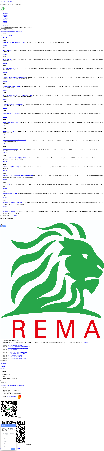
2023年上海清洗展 (7, 59)
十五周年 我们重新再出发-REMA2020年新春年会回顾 (14, 77)
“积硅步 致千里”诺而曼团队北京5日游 (11, 166)
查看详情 (5, 37)
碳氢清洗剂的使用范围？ (13, 351)
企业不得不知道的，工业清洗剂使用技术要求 (17, 352)
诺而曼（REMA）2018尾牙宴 (9, 131)
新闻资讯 (5, 23)
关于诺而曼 (5, 25)
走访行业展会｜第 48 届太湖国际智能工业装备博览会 (14, 42)
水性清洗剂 (5, 16)
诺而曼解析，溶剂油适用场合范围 (15, 356)
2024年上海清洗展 (7, 50)
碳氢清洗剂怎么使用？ (12, 349)
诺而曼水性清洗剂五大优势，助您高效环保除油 (18, 348)
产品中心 (5, 21)
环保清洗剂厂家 (3, 31)
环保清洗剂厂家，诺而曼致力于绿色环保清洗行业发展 (19, 346)
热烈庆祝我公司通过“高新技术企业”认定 (11, 86)
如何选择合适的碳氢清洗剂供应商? (10, 149)
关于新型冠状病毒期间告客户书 (9, 68)
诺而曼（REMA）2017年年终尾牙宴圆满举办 (12, 202)
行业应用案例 (12, 385)
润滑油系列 (5, 18)
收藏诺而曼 (2, 1)
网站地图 (11, 1)
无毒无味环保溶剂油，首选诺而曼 (15, 345)
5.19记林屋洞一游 (6, 184)
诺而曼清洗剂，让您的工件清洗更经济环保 (17, 358)
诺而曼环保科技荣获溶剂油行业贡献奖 (11, 113)
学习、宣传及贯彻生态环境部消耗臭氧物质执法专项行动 (15, 157)
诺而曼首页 (5, 13)
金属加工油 (14, 31)
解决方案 (5, 19)
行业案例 (5, 22)
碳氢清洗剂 (5, 15)
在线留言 (7, 1)
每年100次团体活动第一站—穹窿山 (10, 193)
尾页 (16, 215)
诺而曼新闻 (10, 35)
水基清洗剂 (9, 31)
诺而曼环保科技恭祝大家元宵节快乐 (10, 122)
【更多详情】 (86, 342)
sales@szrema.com (10, 394)
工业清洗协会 (17, 448)
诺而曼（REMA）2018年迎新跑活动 (10, 211)
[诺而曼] (3, 11)
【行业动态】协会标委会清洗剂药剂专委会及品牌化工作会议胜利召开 (18, 175)
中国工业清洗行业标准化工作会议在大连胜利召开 (13, 104)
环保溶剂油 (19, 31)
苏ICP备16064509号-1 (11, 396)
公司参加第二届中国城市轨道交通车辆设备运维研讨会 (14, 140)
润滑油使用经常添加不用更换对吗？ (15, 355)
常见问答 (2, 366)
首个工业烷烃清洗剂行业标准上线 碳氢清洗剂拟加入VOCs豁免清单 (17, 95)
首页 (6, 35)
